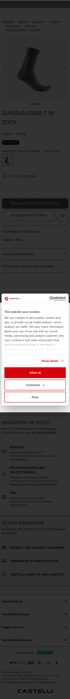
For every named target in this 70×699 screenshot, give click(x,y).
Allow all (35, 372)
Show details (49, 360)
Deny (35, 397)
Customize (33, 384)
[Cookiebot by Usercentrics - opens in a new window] (50, 298)
